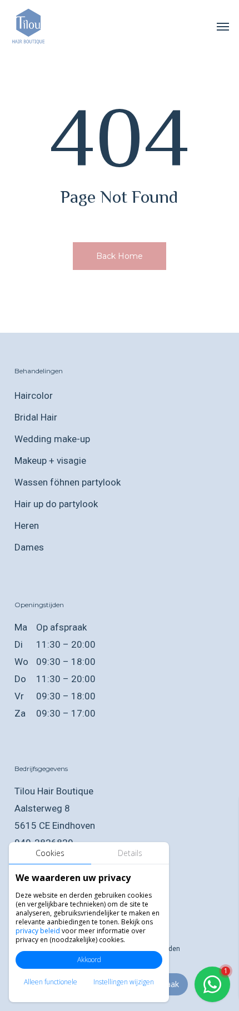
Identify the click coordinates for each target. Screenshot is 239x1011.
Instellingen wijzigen (123, 982)
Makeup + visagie (50, 460)
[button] (223, 26)
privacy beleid (38, 930)
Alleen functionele (50, 982)
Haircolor (33, 395)
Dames (29, 547)
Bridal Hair (35, 417)
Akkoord (89, 959)
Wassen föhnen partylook (67, 482)
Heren (26, 525)
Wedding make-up (52, 438)
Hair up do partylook (56, 503)
